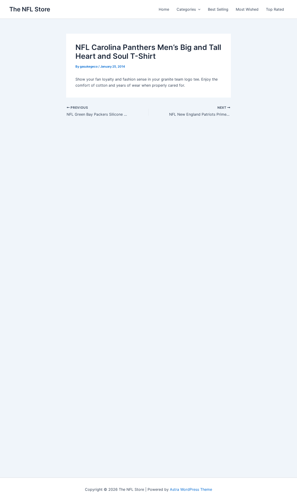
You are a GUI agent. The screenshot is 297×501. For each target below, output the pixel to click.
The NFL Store (29, 9)
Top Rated (275, 9)
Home (164, 9)
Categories (186, 9)
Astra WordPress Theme (191, 489)
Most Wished (247, 9)
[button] (198, 9)
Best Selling (218, 9)
